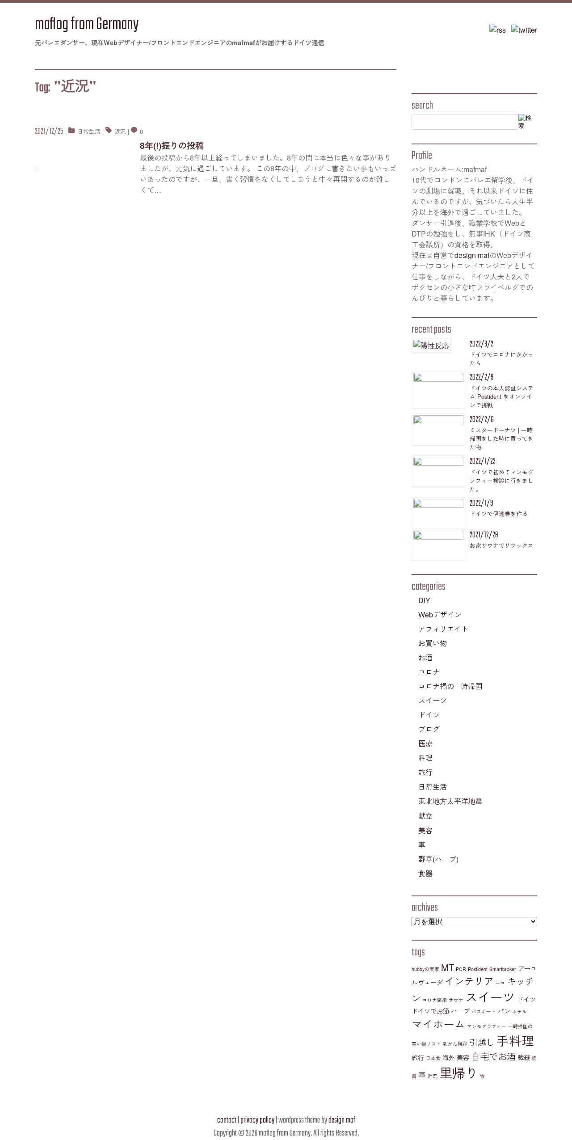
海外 (448, 1057)
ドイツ (429, 714)
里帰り (458, 1072)
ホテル (519, 1011)
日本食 (433, 1058)
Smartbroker (502, 969)
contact (226, 1120)
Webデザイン (440, 614)
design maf (471, 255)
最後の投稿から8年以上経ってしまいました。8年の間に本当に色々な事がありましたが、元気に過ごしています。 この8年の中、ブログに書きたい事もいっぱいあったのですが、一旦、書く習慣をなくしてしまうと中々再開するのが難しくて (268, 173)
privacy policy (257, 1120)
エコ (500, 983)
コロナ (429, 672)
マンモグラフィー (486, 1026)
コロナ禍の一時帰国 (450, 686)
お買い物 (432, 643)
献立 (425, 816)
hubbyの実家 (425, 969)
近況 (120, 131)
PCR (461, 969)
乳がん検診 (455, 1043)
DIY (424, 600)
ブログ (429, 729)
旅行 (425, 772)
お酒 (425, 657)
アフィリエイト (443, 629)
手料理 (515, 1040)
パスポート (483, 1011)
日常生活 (89, 131)
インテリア (469, 981)
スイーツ (432, 700)
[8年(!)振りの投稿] (84, 167)
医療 (425, 743)
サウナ (456, 999)
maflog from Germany (87, 25)
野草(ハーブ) (438, 859)
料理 (425, 757)
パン (504, 1010)
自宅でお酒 (493, 1056)
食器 (425, 873)
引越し (482, 1042)
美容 (425, 830)
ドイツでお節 (430, 1010)
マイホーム (438, 1023)
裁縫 (523, 1057)
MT (447, 967)
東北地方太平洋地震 (450, 801)
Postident (478, 969)
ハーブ (460, 1010)
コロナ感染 (434, 999)
